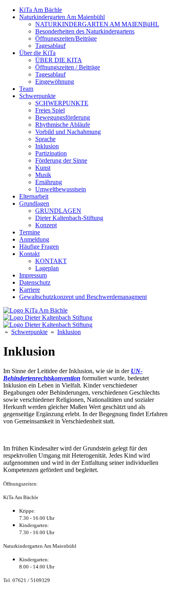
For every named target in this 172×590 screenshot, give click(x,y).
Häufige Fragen (39, 246)
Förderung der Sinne (61, 160)
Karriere (29, 289)
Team (26, 88)
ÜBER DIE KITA (58, 60)
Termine (29, 232)
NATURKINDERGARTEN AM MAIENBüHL (97, 24)
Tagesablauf (50, 45)
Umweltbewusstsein (60, 189)
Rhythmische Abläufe (62, 124)
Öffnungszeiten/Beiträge (66, 38)
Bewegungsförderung (62, 117)
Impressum (33, 275)
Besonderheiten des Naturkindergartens (84, 31)
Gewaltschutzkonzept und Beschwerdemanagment (83, 296)
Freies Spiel (50, 110)
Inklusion (47, 146)
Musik (43, 174)
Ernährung (48, 182)
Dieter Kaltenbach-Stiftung (69, 217)
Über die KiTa (37, 52)
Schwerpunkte (37, 95)
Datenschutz (34, 282)
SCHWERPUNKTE (61, 103)
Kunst (42, 167)
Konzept (46, 225)
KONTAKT (51, 261)
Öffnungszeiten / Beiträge (67, 67)
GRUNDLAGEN (58, 210)
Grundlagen (34, 203)
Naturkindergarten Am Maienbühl (62, 17)
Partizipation (51, 153)
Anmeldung (34, 239)
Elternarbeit (33, 196)
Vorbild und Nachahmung (68, 131)
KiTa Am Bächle (40, 9)
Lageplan (47, 268)
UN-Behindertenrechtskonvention (72, 375)
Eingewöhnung (54, 81)
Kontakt (29, 253)
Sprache (45, 139)
